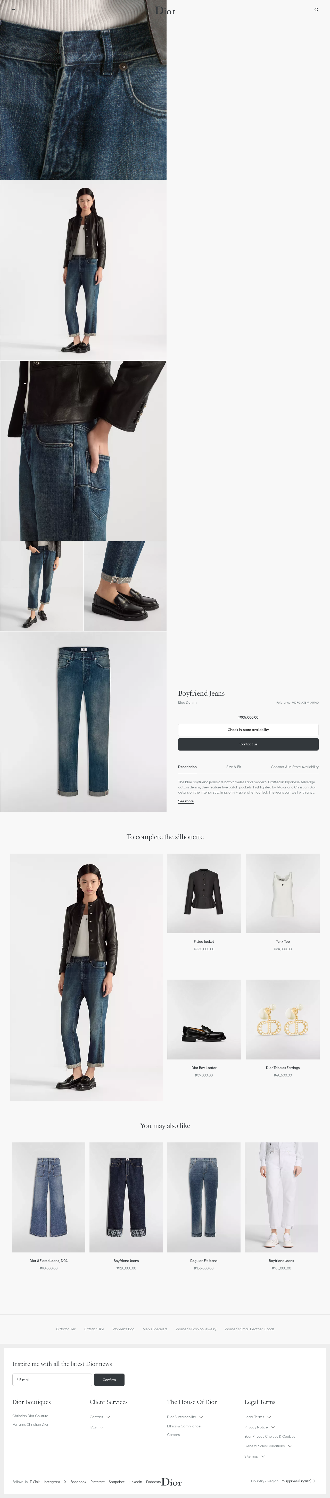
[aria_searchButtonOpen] (317, 10)
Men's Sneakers (155, 1329)
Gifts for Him (94, 1329)
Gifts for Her (66, 1329)
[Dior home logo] (165, 10)
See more (186, 801)
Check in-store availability (248, 730)
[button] (83, 90)
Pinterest (97, 1482)
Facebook (78, 1482)
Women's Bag (123, 1329)
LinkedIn (135, 1482)
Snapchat (117, 1482)
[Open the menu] (13, 10)
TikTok (35, 1482)
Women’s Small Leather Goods (249, 1329)
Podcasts (153, 1482)
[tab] (187, 767)
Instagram (52, 1482)
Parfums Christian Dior (30, 1424)
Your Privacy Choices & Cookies (269, 1436)
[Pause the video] (10, 169)
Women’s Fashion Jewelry (196, 1329)
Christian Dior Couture (30, 1416)
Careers (173, 1435)
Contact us (248, 744)
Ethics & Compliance (184, 1426)
